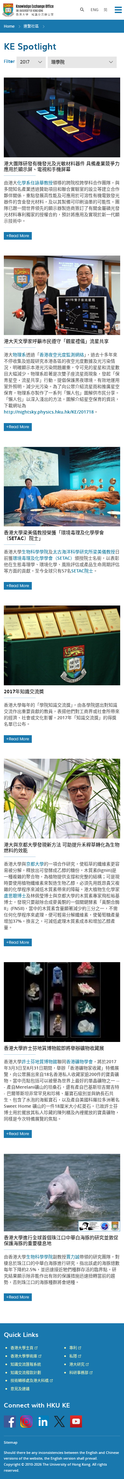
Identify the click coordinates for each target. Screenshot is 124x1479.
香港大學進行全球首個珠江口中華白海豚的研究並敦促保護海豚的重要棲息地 (61, 1240)
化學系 (24, 183)
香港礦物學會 (79, 1061)
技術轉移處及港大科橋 (29, 1381)
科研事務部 (78, 1373)
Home (9, 26)
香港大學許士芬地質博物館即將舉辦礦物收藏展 (54, 1048)
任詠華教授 (42, 183)
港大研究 (77, 1364)
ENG (95, 9)
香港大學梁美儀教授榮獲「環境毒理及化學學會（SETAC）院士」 (54, 535)
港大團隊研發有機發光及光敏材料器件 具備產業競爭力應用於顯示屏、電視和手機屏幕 (62, 166)
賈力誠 (72, 1257)
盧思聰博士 (15, 896)
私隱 (73, 1356)
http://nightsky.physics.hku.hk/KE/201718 (49, 412)
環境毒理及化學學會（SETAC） (44, 558)
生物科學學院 (35, 552)
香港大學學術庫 (23, 1356)
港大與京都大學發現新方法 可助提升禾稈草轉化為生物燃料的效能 (62, 847)
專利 (73, 1348)
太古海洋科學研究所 (73, 552)
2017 (25, 62)
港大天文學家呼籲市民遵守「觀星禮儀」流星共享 (56, 341)
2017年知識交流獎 (24, 691)
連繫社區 (31, 26)
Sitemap (10, 1442)
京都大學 (35, 864)
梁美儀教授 (104, 552)
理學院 (58, 62)
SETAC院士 (82, 571)
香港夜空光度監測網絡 (61, 355)
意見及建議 (20, 1389)
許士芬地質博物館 (39, 1061)
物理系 (19, 355)
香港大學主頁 (21, 1348)
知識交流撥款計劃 (25, 1373)
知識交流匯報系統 (25, 1364)
